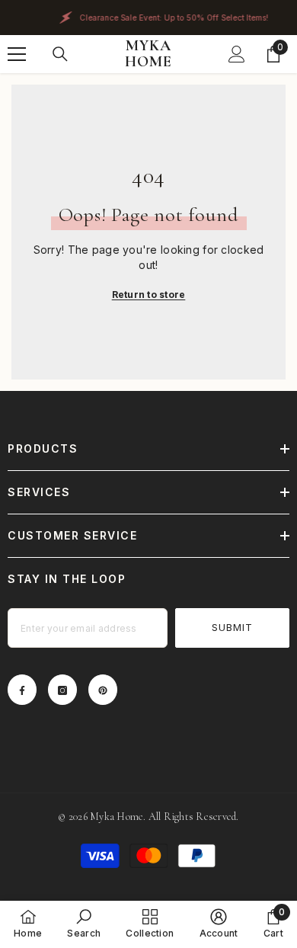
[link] (83, 923)
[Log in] (236, 54)
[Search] (60, 54)
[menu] (17, 54)
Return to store (149, 294)
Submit (232, 627)
